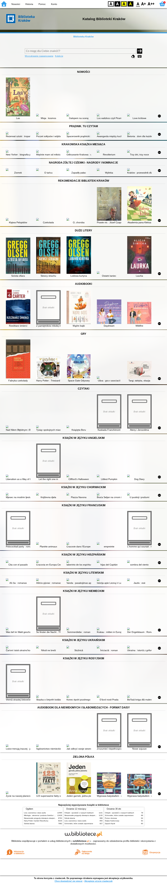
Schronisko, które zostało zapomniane (78, 823)
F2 (151, 3)
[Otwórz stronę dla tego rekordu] (19, 97)
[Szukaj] (139, 51)
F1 (143, 3)
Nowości (15, 4)
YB (124, 3)
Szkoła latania (29, 823)
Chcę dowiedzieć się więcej (68, 881)
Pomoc (42, 4)
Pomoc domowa (111, 818)
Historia (29, 4)
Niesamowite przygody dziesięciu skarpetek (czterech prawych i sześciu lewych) (53, 818)
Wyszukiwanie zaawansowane (39, 56)
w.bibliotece (81, 841)
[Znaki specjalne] (139, 56)
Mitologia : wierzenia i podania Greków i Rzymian (42, 815)
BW (117, 3)
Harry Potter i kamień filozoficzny (36, 821)
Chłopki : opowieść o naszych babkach (79, 813)
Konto (54, 4)
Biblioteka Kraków (83, 36)
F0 (138, 3)
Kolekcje (59, 56)
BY (130, 3)
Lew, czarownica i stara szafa (35, 813)
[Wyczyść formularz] (133, 56)
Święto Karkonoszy (112, 821)
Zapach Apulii (110, 823)
